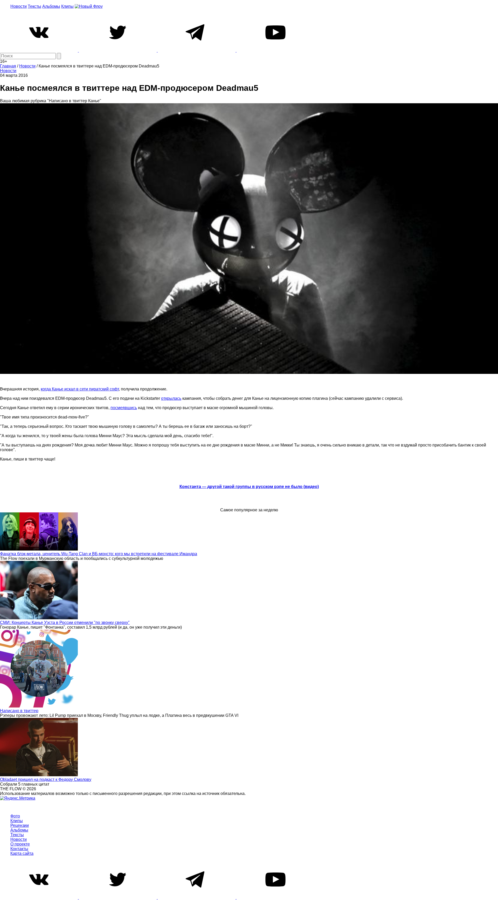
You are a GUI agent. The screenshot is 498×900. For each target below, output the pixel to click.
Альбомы (51, 6)
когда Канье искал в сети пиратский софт (80, 389)
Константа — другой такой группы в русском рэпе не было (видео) (249, 486)
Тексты (34, 6)
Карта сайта (21, 853)
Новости (18, 6)
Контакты (19, 849)
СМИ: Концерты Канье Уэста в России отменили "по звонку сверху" (65, 622)
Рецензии (19, 825)
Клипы (67, 6)
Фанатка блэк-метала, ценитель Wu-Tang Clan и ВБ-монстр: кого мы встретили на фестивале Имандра (98, 554)
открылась (171, 398)
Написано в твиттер (19, 711)
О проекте (20, 844)
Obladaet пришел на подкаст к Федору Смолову (45, 779)
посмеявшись (123, 408)
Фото (15, 816)
